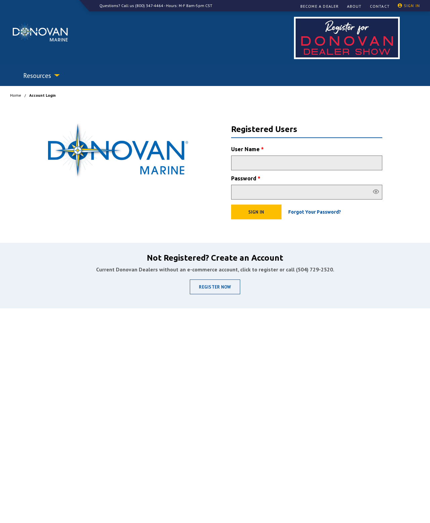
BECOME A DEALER (319, 6)
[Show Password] (376, 192)
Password (245, 178)
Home (15, 95)
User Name (247, 149)
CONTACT (380, 6)
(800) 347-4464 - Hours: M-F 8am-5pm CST (173, 5)
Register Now (215, 287)
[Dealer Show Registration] (347, 38)
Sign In (256, 212)
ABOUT (354, 6)
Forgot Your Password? (314, 212)
